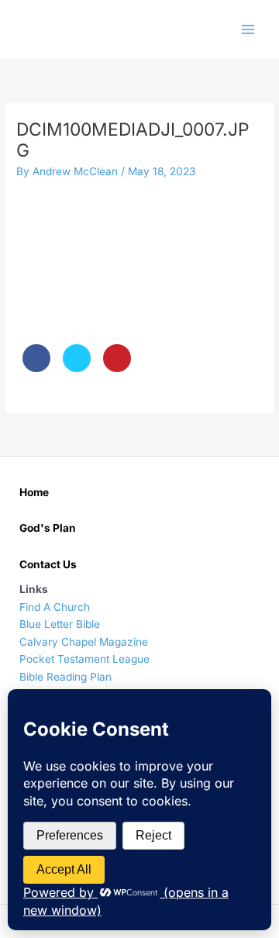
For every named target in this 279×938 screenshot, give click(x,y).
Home (34, 492)
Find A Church (54, 607)
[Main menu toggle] (248, 30)
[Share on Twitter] (77, 367)
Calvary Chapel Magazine (83, 642)
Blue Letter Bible (59, 624)
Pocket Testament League (84, 659)
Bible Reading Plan (65, 677)
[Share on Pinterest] (117, 367)
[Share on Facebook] (36, 367)
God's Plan (47, 528)
